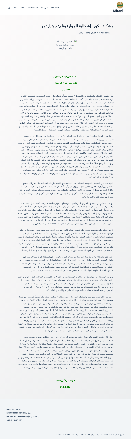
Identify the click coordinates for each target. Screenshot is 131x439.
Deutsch (55, 8)
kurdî (15, 8)
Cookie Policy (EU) (14, 420)
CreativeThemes (64, 434)
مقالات (81, 33)
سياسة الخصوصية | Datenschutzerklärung (23, 416)
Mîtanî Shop (33, 8)
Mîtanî (118, 11)
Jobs (23, 8)
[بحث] (9, 8)
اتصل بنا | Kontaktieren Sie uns (19, 413)
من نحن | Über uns (13, 409)
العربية (46, 8)
